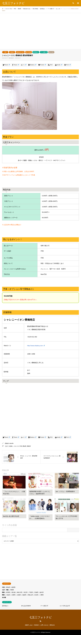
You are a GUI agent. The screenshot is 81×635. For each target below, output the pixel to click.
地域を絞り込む (20, 52)
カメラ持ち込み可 (65, 606)
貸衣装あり (35, 52)
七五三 (7, 446)
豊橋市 (29, 446)
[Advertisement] (40, 33)
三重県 (42, 595)
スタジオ (16, 446)
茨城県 (36, 592)
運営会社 (52, 625)
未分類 (4, 597)
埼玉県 (25, 592)
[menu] (78, 3)
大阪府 (8, 595)
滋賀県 (24, 595)
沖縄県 (12, 590)
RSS (40, 621)
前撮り (11, 446)
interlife (11, 443)
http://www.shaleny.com (35, 345)
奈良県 (36, 595)
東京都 (13, 592)
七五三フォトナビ (40, 617)
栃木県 (42, 592)
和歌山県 (30, 595)
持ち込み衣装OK (26, 606)
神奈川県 (19, 592)
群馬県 (8, 592)
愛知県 (12, 52)
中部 (5, 52)
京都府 (19, 595)
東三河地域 (28, 52)
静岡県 (13, 587)
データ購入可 (44, 52)
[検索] (73, 3)
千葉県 (31, 592)
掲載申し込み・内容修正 (32, 625)
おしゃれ (51, 52)
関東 (3, 592)
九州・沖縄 (5, 590)
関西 (3, 595)
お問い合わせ (44, 625)
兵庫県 (13, 595)
